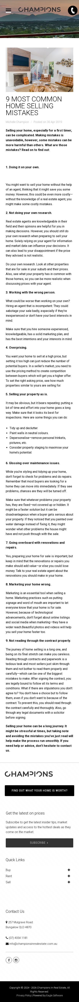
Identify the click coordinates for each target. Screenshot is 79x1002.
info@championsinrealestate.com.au (33, 943)
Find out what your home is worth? (39, 790)
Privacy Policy (23, 995)
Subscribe (38, 842)
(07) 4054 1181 (18, 938)
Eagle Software (54, 995)
